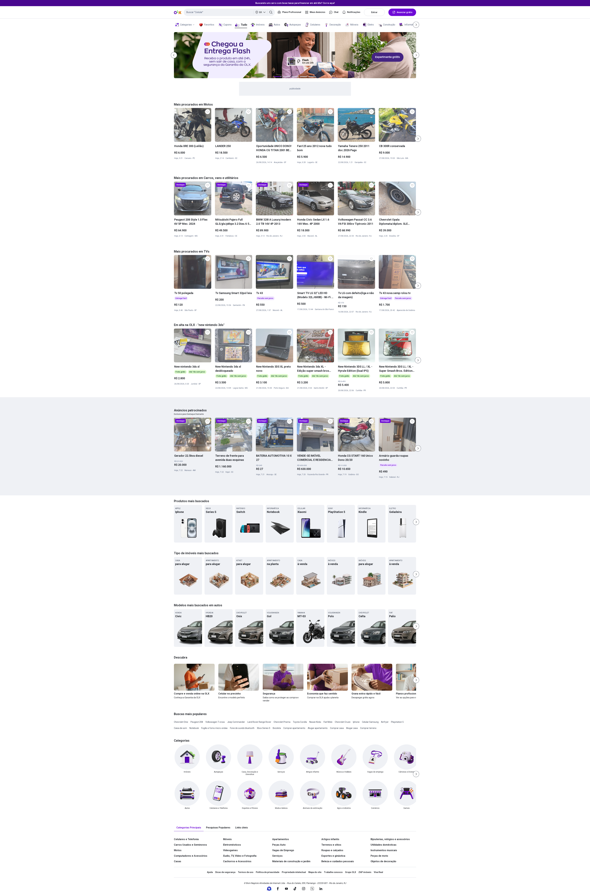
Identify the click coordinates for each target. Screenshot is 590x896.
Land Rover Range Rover (259, 722)
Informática (410, 24)
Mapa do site (314, 872)
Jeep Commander (236, 722)
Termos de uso (245, 872)
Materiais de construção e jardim (291, 861)
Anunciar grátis (404, 12)
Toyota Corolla (300, 722)
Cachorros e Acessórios (237, 861)
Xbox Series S (263, 728)
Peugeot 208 (197, 722)
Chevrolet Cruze (342, 722)
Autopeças (295, 24)
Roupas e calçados (332, 850)
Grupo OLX (350, 872)
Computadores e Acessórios (190, 855)
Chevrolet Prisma (282, 722)
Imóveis (260, 24)
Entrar (374, 12)
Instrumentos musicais (384, 850)
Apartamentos (280, 839)
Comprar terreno (368, 728)
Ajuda (210, 872)
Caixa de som (180, 728)
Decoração (335, 24)
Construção (389, 24)
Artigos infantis (330, 839)
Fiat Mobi (328, 722)
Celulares (315, 24)
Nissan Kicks (315, 722)
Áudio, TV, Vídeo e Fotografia (239, 855)
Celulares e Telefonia (186, 839)
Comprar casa (337, 728)
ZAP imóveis (364, 872)
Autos (277, 24)
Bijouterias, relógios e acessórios (390, 839)
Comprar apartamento (294, 728)
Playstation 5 (397, 722)
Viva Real (378, 872)
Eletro (371, 24)
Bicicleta (277, 728)
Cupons (227, 24)
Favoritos (209, 24)
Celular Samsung (370, 722)
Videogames (230, 850)
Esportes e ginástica (333, 855)
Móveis (354, 24)
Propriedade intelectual (294, 872)
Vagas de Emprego (283, 850)
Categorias (186, 24)
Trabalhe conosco (333, 872)
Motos (177, 850)
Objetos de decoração (383, 861)
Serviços (277, 855)
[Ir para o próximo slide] (418, 139)
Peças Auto (279, 844)
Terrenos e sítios (331, 844)
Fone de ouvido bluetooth (242, 728)
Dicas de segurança (225, 872)
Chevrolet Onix (181, 722)
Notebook (194, 728)
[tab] (189, 827)
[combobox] (229, 12)
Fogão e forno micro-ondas (214, 728)
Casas (177, 861)
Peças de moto (379, 855)
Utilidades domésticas (383, 844)
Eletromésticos (232, 844)
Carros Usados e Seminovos (190, 844)
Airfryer (385, 722)
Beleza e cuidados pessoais (337, 861)
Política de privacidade (267, 872)
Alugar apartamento (318, 728)
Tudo (244, 24)
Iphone (356, 722)
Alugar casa (352, 728)
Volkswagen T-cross (215, 722)
